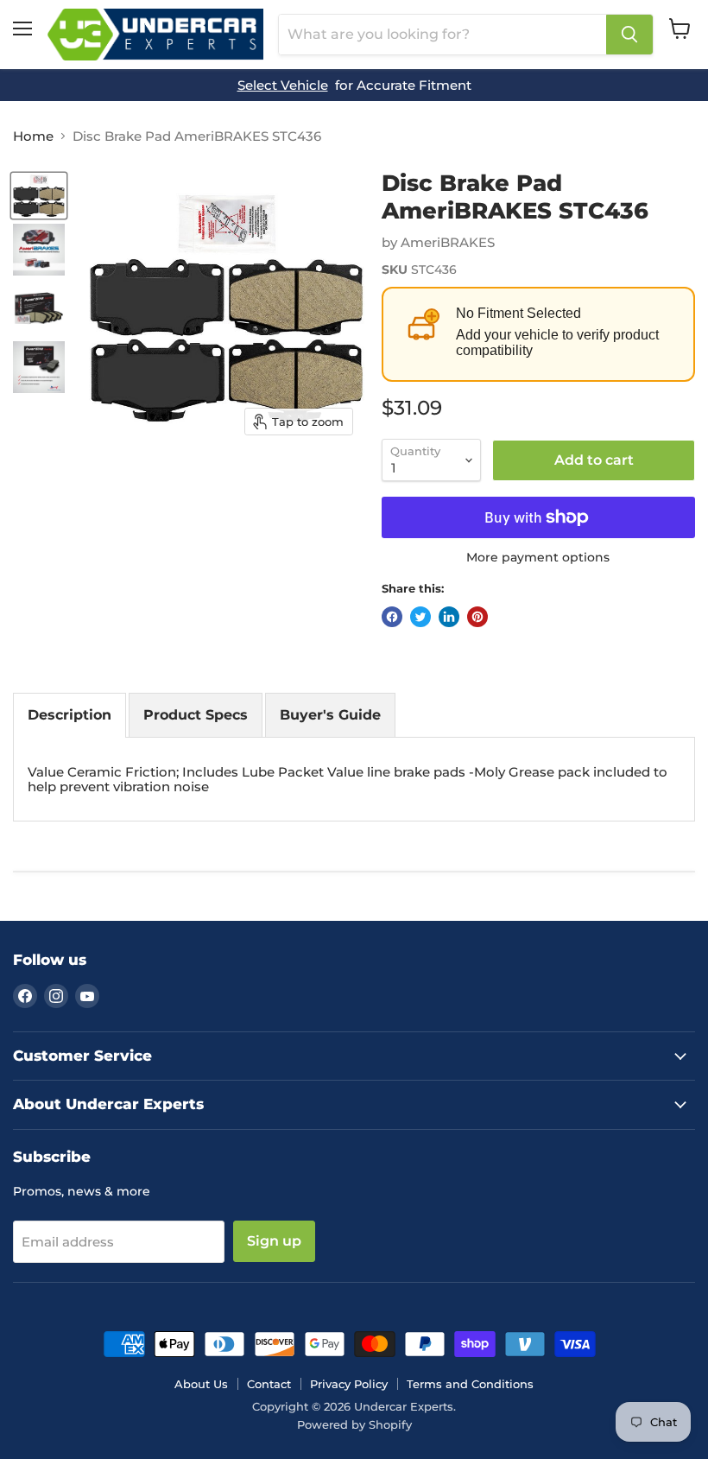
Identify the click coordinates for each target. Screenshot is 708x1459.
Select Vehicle (282, 85)
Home (33, 136)
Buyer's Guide (330, 715)
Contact (269, 1384)
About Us (201, 1384)
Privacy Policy (349, 1384)
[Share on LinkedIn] (449, 616)
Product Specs (195, 715)
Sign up (274, 1241)
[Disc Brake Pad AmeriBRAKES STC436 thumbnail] (38, 196)
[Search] (629, 34)
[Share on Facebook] (392, 616)
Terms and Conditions (470, 1384)
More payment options (538, 557)
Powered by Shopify (354, 1424)
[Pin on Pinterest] (477, 616)
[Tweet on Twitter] (420, 616)
